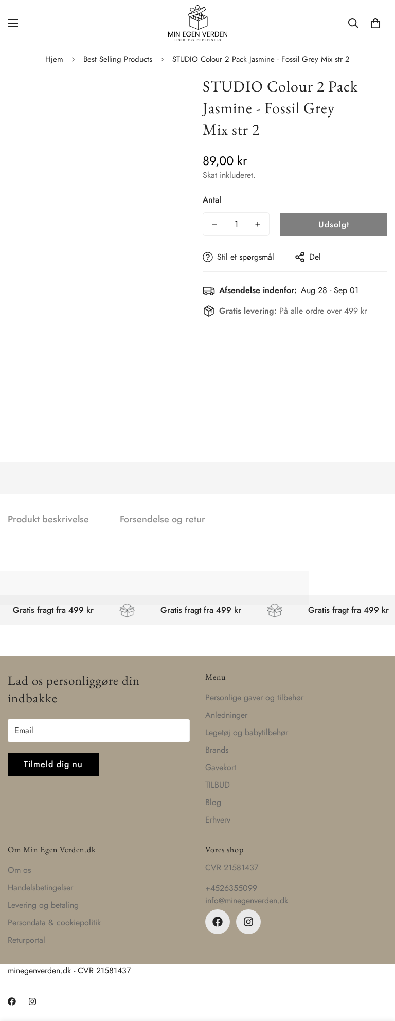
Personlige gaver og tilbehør (254, 697)
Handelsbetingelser (40, 888)
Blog (213, 802)
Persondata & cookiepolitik (54, 922)
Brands (216, 750)
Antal (212, 200)
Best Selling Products (117, 59)
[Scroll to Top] (375, 965)
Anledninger (226, 715)
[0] (375, 23)
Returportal (26, 940)
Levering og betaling (43, 905)
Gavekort (220, 767)
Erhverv (217, 820)
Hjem (54, 59)
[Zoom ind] (170, 94)
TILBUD (217, 785)
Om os (19, 870)
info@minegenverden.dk (246, 900)
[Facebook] (217, 921)
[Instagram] (248, 921)
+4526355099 (231, 888)
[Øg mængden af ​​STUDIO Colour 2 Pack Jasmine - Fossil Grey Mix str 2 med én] (257, 224)
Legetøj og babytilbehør (246, 732)
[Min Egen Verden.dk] (197, 23)
